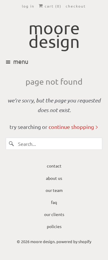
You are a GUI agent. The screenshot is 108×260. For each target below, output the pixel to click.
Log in (28, 6)
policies (54, 226)
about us (54, 178)
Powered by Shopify (73, 241)
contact (54, 165)
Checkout (76, 6)
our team (54, 190)
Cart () (52, 6)
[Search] (12, 144)
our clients (54, 214)
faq (54, 202)
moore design (42, 241)
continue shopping (72, 127)
